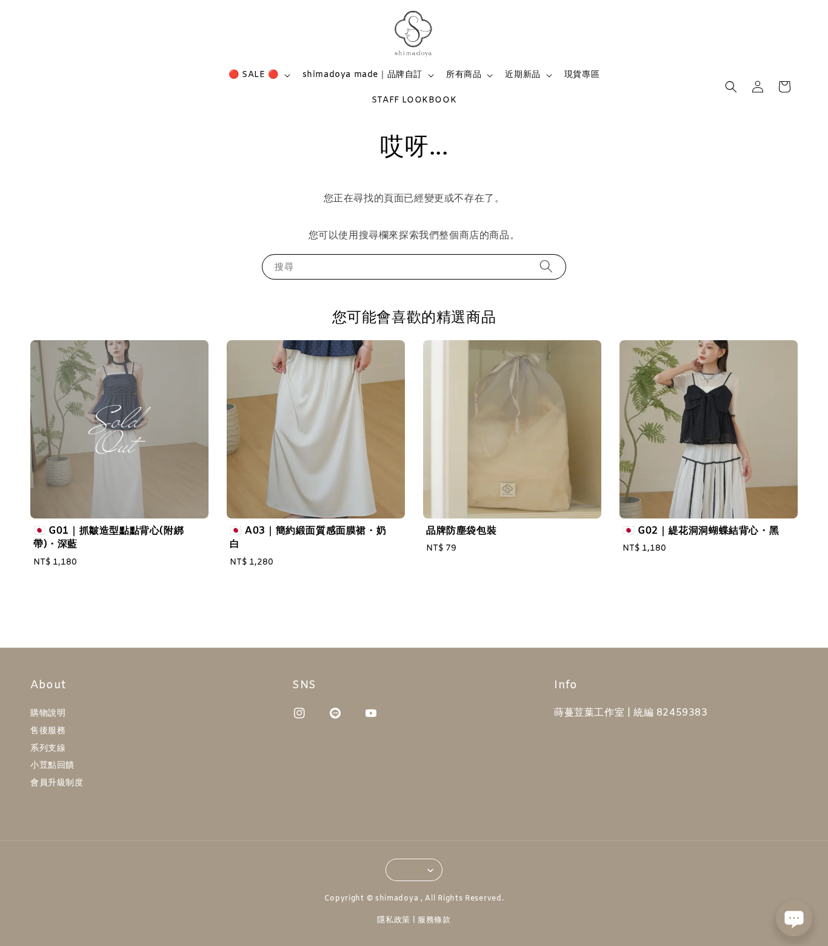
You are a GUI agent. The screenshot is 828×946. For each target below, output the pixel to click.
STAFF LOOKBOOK (414, 100)
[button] (731, 86)
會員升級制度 (57, 783)
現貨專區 (581, 75)
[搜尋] (546, 266)
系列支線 (47, 748)
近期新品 (522, 75)
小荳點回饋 (52, 765)
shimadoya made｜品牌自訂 (362, 75)
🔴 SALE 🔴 (254, 75)
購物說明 (47, 713)
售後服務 (47, 731)
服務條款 (434, 920)
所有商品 (463, 75)
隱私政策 (393, 920)
